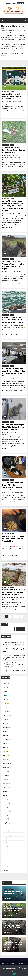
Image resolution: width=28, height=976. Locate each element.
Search (4, 624)
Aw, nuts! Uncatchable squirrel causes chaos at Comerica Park (12, 96)
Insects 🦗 (6, 771)
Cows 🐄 (5, 719)
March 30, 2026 (8, 271)
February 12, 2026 (9, 432)
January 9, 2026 (8, 597)
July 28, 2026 (8, 101)
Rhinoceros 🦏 (7, 835)
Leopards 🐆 (6, 787)
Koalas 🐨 (5, 779)
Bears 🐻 (5, 687)
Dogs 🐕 (5, 731)
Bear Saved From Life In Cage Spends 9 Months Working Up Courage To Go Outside (14, 650)
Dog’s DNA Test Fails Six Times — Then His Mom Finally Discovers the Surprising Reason (13, 664)
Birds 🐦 (5, 695)
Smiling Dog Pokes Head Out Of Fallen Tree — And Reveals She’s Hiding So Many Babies (14, 657)
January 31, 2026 (9, 544)
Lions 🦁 (5, 791)
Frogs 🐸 (5, 751)
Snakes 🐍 (6, 855)
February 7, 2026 (9, 492)
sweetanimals (18, 101)
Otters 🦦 (5, 815)
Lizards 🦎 (6, 795)
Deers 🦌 (5, 723)
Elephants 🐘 (6, 739)
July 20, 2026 (8, 213)
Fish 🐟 (5, 743)
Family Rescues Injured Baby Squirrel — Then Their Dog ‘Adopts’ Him (13, 538)
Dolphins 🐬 (6, 735)
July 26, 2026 (8, 155)
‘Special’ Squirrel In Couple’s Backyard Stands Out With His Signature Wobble (13, 592)
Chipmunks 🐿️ (6, 91)
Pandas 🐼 (6, 819)
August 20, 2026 (10, 896)
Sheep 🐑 (5, 851)
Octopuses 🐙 (7, 811)
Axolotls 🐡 (6, 683)
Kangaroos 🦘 (7, 775)
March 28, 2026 (8, 325)
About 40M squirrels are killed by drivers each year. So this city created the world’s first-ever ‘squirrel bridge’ (12, 206)
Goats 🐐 (5, 759)
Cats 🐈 (5, 707)
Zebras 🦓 (6, 870)
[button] (25, 20)
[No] (26, 970)
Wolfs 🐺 (5, 866)
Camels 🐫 (6, 703)
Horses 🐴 (6, 767)
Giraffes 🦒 (6, 755)
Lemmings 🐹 (6, 783)
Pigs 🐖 (5, 827)
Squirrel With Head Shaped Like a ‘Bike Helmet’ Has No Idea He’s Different (13, 427)
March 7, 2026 (8, 378)
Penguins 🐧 (6, 823)
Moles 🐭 (5, 799)
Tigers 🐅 (5, 859)
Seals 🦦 (5, 843)
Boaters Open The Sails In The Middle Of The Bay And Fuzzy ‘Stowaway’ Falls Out (13, 319)
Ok (14, 973)
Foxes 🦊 (5, 747)
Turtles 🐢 (6, 863)
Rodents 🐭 (6, 839)
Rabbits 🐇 (6, 831)
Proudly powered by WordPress (9, 963)
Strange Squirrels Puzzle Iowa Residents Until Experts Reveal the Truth (13, 150)
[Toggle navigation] (14, 20)
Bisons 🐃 (5, 699)
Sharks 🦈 (6, 847)
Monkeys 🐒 (6, 803)
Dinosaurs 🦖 (6, 727)
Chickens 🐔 (6, 711)
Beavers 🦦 (6, 691)
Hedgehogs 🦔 (7, 763)
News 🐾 (12, 91)
